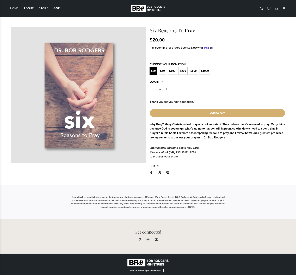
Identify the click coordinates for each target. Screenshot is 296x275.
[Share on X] (159, 172)
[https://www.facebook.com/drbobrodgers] (140, 239)
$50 (162, 70)
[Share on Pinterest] (168, 172)
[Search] (261, 8)
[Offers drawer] (269, 8)
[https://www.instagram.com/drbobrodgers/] (148, 239)
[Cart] (276, 8)
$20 (153, 70)
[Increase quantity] (166, 89)
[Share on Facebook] (151, 172)
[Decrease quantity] (153, 89)
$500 (193, 70)
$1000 (205, 70)
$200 (183, 70)
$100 (172, 70)
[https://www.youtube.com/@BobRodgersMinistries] (156, 239)
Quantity (157, 81)
